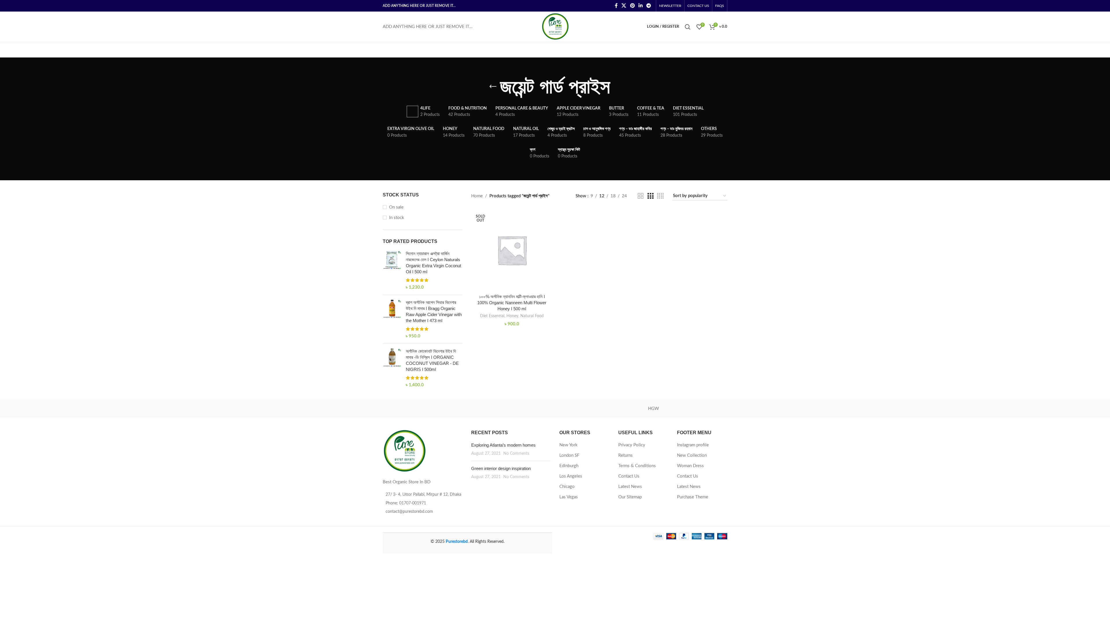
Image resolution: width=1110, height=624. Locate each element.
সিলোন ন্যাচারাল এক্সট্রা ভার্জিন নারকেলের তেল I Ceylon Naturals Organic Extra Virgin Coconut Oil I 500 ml (433, 262)
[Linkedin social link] (640, 5)
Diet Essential (492, 316)
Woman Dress (690, 466)
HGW (653, 408)
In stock (396, 218)
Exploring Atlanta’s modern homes (503, 445)
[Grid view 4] (660, 196)
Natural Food (532, 316)
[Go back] (493, 86)
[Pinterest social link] (632, 5)
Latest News (630, 486)
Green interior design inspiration (501, 468)
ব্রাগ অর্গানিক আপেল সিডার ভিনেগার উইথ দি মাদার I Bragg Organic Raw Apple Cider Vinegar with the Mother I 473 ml (434, 311)
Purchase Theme (692, 497)
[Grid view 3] (650, 196)
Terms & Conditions (637, 466)
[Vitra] (407, 409)
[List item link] (422, 503)
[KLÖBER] (555, 409)
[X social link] (624, 5)
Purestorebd (457, 542)
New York (568, 445)
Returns (625, 455)
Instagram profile (693, 445)
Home (477, 196)
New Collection (692, 455)
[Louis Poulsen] (505, 409)
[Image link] (404, 451)
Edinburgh (568, 466)
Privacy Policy (631, 445)
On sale (396, 207)
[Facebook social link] (616, 5)
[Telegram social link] (649, 5)
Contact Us (628, 476)
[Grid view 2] (640, 196)
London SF (569, 455)
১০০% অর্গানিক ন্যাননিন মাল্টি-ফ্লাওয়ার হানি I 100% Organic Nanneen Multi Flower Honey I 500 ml (511, 302)
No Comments (516, 454)
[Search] (687, 27)
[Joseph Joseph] (604, 409)
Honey (512, 316)
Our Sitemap (630, 497)
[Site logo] (555, 26)
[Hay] (702, 409)
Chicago (567, 486)
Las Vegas (568, 497)
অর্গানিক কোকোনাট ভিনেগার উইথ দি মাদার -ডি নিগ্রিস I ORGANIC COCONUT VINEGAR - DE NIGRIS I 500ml (432, 360)
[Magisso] (456, 409)
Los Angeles (570, 476)
